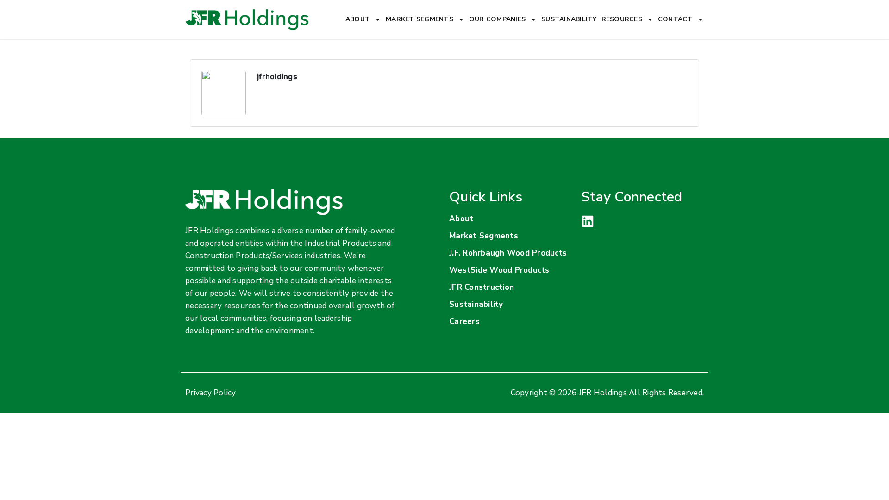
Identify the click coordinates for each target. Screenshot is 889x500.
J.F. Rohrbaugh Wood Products (508, 253)
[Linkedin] (587, 221)
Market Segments (419, 19)
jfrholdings (277, 76)
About (357, 19)
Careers (464, 321)
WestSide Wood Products (499, 270)
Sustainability (569, 19)
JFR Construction (481, 287)
